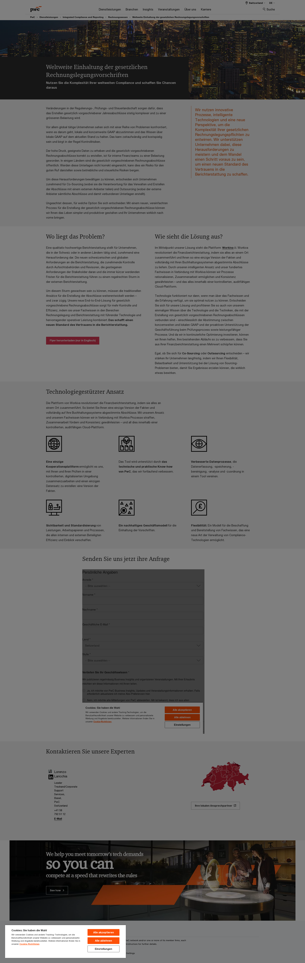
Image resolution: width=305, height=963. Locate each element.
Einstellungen (103, 948)
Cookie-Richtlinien (29, 944)
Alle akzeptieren (103, 932)
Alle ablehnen (103, 940)
